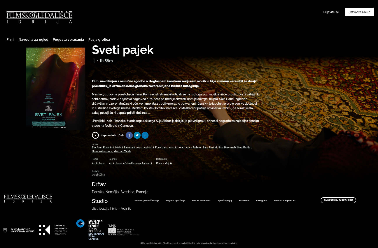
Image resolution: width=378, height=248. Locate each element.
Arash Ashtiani (145, 147)
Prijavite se (331, 12)
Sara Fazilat (210, 147)
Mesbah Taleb (122, 151)
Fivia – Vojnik (164, 163)
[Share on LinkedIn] (145, 135)
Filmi (10, 39)
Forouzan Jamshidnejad (170, 147)
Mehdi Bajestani (125, 147)
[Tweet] (137, 135)
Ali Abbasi (98, 163)
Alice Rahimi (193, 147)
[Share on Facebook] (129, 135)
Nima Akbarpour (102, 151)
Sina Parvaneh (227, 147)
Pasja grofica (99, 39)
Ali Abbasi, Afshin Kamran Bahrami (130, 163)
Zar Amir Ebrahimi (103, 147)
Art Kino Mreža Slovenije (18, 230)
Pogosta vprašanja (68, 39)
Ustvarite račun (359, 12)
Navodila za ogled (33, 39)
